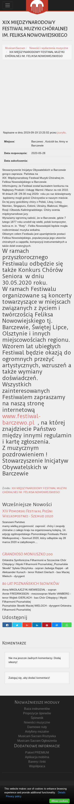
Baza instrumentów (37, 708)
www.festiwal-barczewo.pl (21, 419)
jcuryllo (61, 132)
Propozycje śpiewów (37, 713)
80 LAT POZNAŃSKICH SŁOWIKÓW (30, 584)
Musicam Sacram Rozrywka (37, 736)
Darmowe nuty (37, 727)
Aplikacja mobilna (37, 757)
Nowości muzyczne (37, 722)
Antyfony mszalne (37, 731)
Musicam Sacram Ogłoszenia (37, 740)
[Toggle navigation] (7, 5)
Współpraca (37, 766)
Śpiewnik (37, 717)
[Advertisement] (37, 97)
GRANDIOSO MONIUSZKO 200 (27, 554)
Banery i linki (37, 761)
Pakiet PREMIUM (37, 752)
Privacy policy (13, 796)
